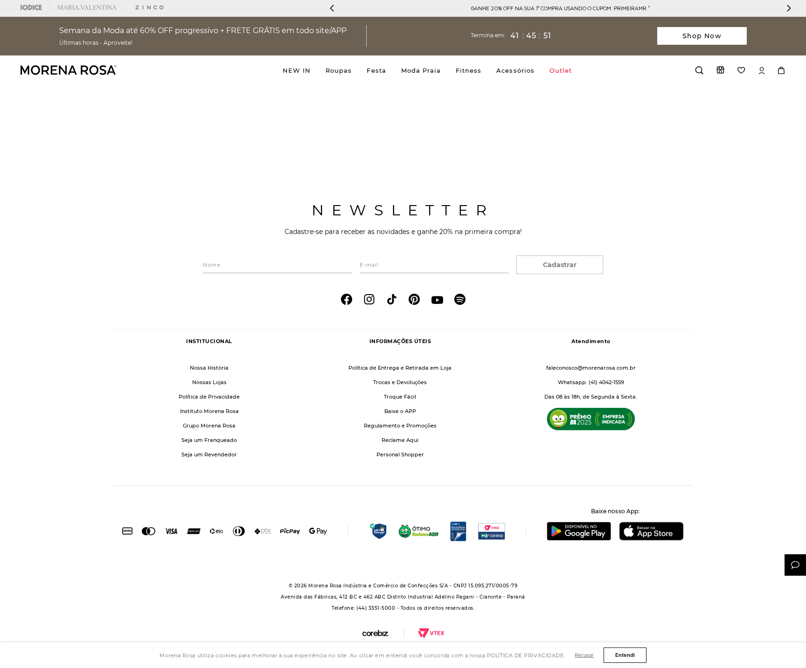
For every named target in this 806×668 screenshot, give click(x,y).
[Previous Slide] (332, 8)
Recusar (584, 655)
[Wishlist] (741, 70)
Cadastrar (560, 265)
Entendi (625, 655)
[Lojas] (720, 70)
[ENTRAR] (761, 71)
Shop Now (702, 36)
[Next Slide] (789, 8)
